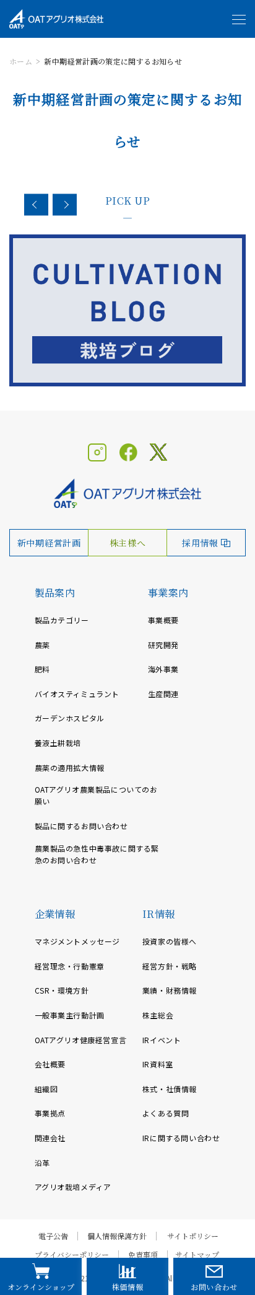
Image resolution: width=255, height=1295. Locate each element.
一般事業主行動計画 (70, 1015)
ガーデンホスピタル (70, 718)
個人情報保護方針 (117, 1236)
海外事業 (163, 669)
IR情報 (158, 914)
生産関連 (163, 693)
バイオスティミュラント (77, 693)
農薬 (42, 644)
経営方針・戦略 (169, 966)
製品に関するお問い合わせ (81, 826)
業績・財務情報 (169, 990)
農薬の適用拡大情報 (70, 767)
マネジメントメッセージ (78, 941)
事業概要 (163, 620)
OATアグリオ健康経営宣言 (81, 1040)
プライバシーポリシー (72, 1254)
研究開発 (163, 644)
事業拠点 (50, 1113)
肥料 (42, 669)
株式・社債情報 (169, 1089)
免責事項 (143, 1254)
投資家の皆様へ (169, 941)
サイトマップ (197, 1254)
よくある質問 (165, 1113)
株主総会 (157, 1015)
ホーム (20, 61)
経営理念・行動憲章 (70, 966)
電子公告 (53, 1236)
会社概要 (50, 1064)
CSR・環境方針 (62, 990)
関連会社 (50, 1138)
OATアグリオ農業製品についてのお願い (96, 795)
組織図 (46, 1089)
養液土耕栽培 (58, 742)
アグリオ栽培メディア (73, 1187)
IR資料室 (157, 1064)
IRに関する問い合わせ (181, 1138)
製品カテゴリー (62, 620)
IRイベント (161, 1040)
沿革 (42, 1162)
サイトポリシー (192, 1236)
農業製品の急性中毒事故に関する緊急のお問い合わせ (97, 854)
